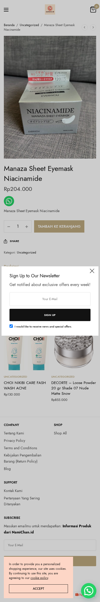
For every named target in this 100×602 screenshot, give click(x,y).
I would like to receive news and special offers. (43, 326)
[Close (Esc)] (92, 273)
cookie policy (39, 578)
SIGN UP (50, 315)
